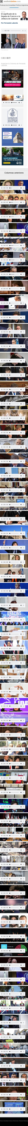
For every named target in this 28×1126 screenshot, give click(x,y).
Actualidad (6, 1120)
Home (1, 1120)
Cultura (10, 1120)
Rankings (26, 1120)
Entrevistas (15, 1120)
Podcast (21, 1120)
